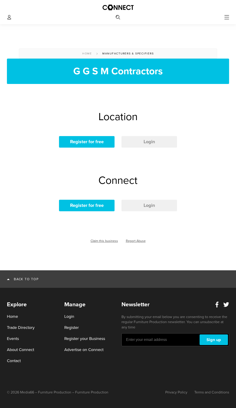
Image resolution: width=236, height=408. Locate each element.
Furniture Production (91, 392)
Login (149, 142)
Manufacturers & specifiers (128, 53)
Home (87, 53)
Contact (14, 360)
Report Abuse (136, 241)
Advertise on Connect (83, 349)
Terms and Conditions (211, 392)
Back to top (26, 279)
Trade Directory (21, 327)
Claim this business (104, 241)
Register (71, 327)
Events (13, 338)
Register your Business (84, 338)
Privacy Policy (176, 392)
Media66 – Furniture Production (45, 392)
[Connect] (118, 7)
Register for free (87, 142)
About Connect (20, 349)
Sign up (213, 339)
